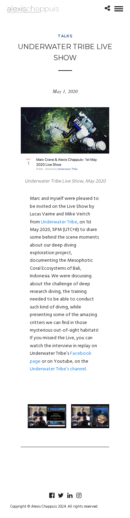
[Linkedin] (69, 495)
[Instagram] (78, 495)
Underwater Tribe (59, 222)
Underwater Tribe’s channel (58, 369)
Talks (65, 36)
